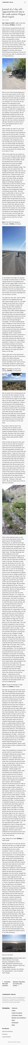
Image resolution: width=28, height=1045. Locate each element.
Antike (13, 1010)
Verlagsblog (6, 1008)
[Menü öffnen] (25, 2)
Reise (13, 1025)
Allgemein (14, 1008)
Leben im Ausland (17, 1013)
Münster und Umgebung (19, 1017)
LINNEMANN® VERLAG (7, 2)
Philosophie (15, 1022)
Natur (13, 1020)
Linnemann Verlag (17, 1015)
